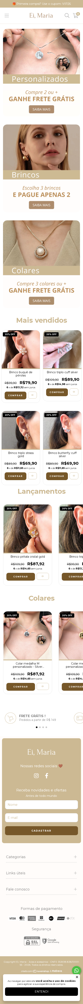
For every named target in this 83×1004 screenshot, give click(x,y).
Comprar (15, 395)
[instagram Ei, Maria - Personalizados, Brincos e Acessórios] (37, 775)
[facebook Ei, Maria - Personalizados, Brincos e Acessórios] (46, 775)
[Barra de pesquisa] (67, 15)
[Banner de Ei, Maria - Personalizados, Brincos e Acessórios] (41, 72)
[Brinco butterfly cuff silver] (74, 475)
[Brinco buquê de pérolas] (32, 395)
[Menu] (6, 15)
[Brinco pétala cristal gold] (42, 576)
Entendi (42, 991)
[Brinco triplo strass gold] (32, 475)
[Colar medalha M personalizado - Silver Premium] (42, 686)
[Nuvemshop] (35, 971)
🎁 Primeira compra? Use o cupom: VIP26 (41, 4)
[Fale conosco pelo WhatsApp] (76, 970)
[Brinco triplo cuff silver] (74, 391)
